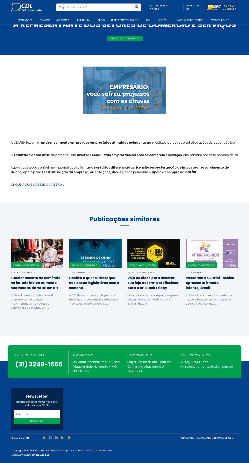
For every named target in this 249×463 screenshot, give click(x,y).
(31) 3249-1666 (39, 364)
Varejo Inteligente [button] (189, 20)
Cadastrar (37, 421)
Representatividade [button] (124, 20)
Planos (45, 20)
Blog (101, 20)
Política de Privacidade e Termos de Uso (207, 438)
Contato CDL (221, 20)
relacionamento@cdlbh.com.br (209, 366)
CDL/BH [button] (163, 20)
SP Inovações (40, 455)
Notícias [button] (62, 20)
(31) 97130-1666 (196, 362)
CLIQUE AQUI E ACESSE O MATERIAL (37, 184)
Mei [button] (148, 20)
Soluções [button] (25, 20)
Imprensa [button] (83, 20)
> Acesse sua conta (160, 7)
